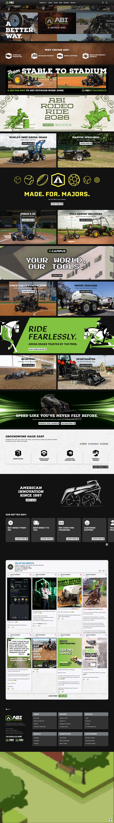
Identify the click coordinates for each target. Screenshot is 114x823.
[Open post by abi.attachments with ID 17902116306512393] (19, 653)
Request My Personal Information (11, 730)
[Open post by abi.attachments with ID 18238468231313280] (69, 653)
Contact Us (62, 721)
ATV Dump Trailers (90, 743)
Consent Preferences (9, 728)
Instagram (36, 737)
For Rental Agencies (90, 726)
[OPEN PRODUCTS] (46, 3)
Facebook (36, 740)
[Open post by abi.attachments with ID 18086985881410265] (44, 653)
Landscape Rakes (90, 740)
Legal (86, 718)
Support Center (64, 718)
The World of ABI (13, 736)
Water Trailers (63, 743)
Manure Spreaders (64, 740)
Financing (87, 721)
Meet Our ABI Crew (39, 721)
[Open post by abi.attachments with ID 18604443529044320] (95, 653)
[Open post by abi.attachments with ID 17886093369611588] (69, 592)
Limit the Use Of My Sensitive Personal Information (14, 733)
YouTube (36, 743)
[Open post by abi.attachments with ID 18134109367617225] (44, 594)
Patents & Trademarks (40, 726)
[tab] (83, 444)
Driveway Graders (90, 737)
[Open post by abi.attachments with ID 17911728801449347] (95, 593)
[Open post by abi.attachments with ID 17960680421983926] (19, 599)
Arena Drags (63, 737)
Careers (36, 723)
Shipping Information (65, 723)
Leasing (87, 723)
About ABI (36, 718)
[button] (106, 544)
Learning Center (64, 726)
